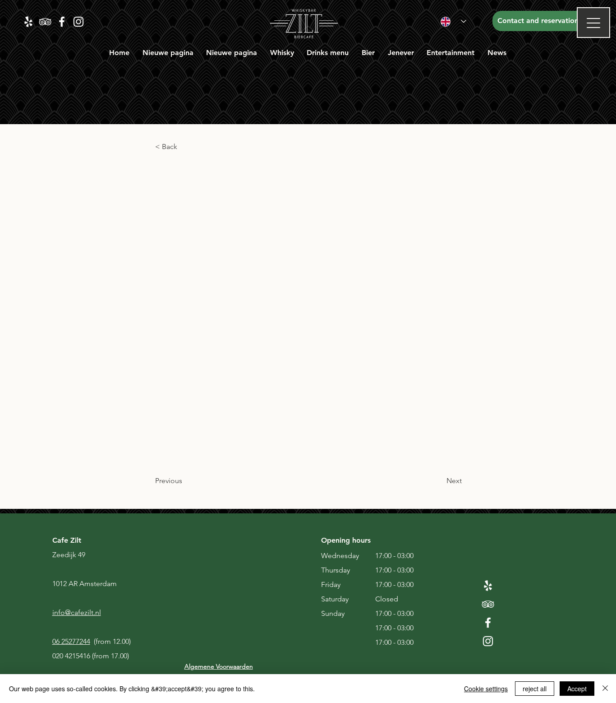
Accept (577, 688)
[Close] (605, 688)
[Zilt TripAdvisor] (45, 21)
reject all (535, 688)
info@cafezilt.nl (76, 612)
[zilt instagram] (78, 21)
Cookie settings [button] (486, 688)
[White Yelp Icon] (488, 585)
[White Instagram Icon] (488, 641)
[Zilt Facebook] (62, 21)
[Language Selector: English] (453, 21)
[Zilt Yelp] (28, 21)
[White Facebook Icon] (488, 622)
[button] (282, 52)
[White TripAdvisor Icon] (488, 604)
